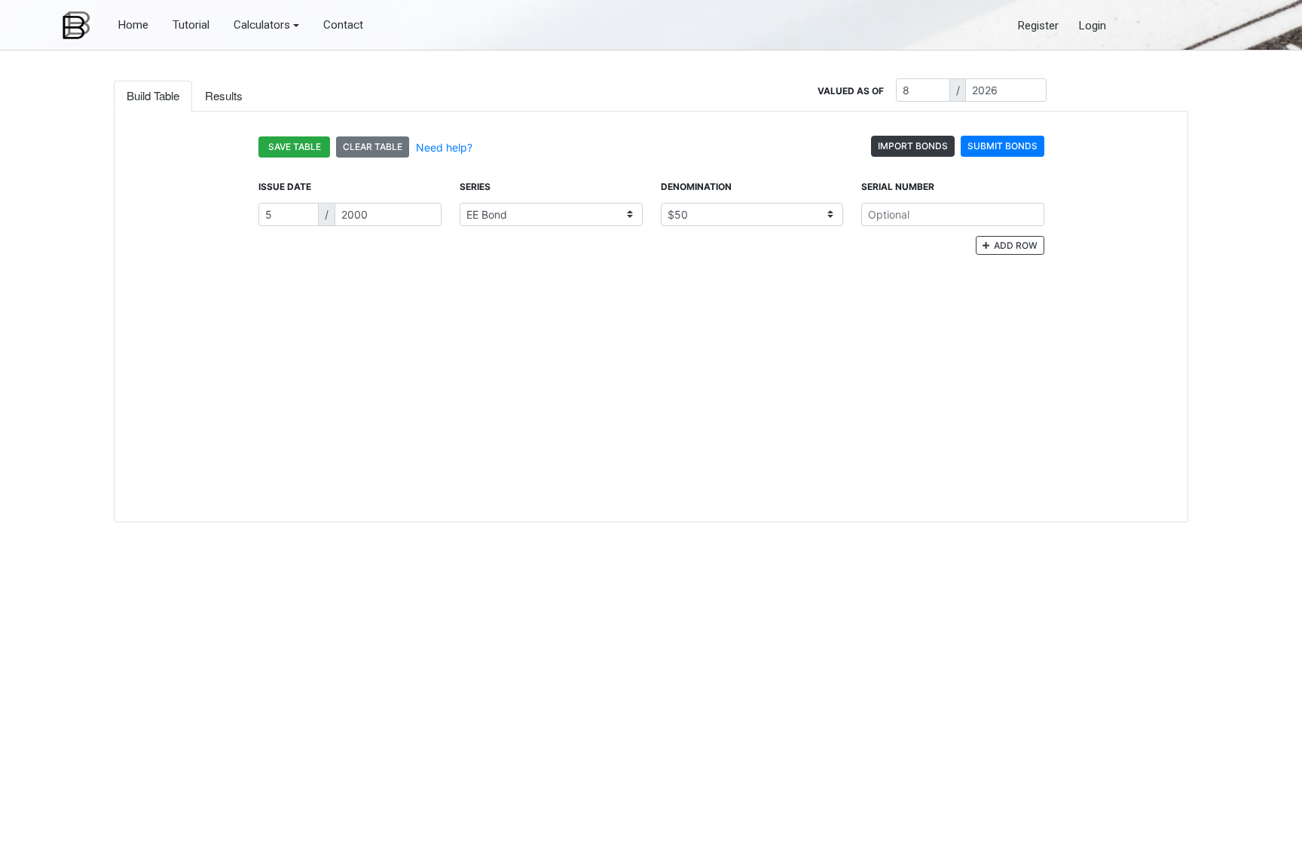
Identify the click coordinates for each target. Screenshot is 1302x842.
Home (133, 25)
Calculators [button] (262, 25)
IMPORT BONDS (913, 146)
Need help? (444, 147)
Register (1038, 25)
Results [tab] (224, 95)
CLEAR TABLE (372, 146)
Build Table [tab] (153, 95)
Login (1092, 25)
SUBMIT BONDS (1002, 146)
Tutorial (191, 25)
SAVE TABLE (294, 146)
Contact (343, 25)
